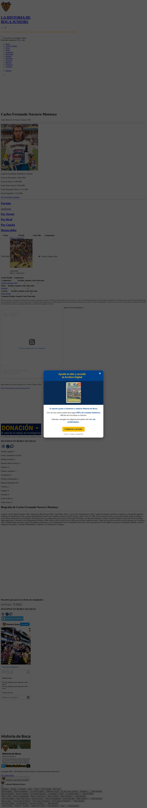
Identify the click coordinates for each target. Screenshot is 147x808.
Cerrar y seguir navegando (73, 434)
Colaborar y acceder (73, 429)
